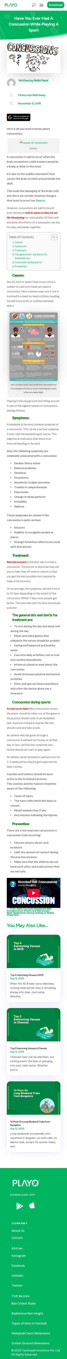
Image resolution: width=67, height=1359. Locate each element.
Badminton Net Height (27, 1313)
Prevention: (21, 266)
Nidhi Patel (41, 80)
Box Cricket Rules (24, 1303)
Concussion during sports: (28, 262)
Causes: (19, 242)
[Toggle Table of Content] (53, 237)
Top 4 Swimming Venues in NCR (26, 975)
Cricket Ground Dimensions (30, 1343)
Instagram (19, 1256)
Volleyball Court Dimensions (31, 1333)
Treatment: (21, 250)
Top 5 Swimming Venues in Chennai (28, 1048)
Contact (17, 1238)
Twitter (17, 1285)
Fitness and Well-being (31, 95)
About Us (18, 1231)
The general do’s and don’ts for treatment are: (31, 256)
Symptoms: (21, 246)
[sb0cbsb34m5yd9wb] (45, 1215)
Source (40, 200)
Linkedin (17, 1276)
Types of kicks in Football (29, 1323)
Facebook (18, 1266)
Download (56, 5)
